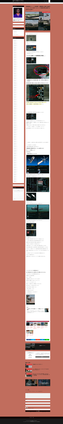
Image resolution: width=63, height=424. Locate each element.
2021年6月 (15, 115)
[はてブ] (42, 339)
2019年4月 (15, 160)
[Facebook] (28, 339)
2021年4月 (15, 118)
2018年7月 (15, 176)
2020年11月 (15, 127)
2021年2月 (15, 122)
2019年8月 (15, 153)
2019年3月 (15, 162)
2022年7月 (15, 92)
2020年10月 (15, 129)
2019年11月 (15, 148)
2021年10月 (15, 108)
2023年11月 (15, 64)
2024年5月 (15, 54)
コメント (26, 392)
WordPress (38, 421)
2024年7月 (15, 50)
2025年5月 (15, 40)
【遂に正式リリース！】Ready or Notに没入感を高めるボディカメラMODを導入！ (27, 327)
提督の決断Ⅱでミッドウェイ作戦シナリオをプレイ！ (46, 326)
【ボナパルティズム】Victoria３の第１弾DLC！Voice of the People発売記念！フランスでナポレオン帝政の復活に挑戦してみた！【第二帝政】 (41, 374)
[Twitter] (33, 339)
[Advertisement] (37, 135)
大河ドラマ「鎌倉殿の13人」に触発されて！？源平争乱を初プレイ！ (31, 335)
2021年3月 (15, 120)
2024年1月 (15, 61)
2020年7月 (15, 134)
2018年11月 (15, 169)
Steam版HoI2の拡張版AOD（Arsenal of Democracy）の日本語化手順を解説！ (35, 327)
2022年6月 (15, 94)
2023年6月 (15, 73)
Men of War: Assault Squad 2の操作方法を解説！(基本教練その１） (38, 327)
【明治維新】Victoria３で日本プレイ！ (37, 364)
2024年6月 (15, 52)
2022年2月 (15, 101)
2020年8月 (15, 132)
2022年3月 (15, 99)
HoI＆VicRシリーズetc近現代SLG (46, 12)
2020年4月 (15, 139)
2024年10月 (15, 45)
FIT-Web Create (32, 421)
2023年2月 (15, 80)
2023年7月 (15, 71)
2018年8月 (15, 174)
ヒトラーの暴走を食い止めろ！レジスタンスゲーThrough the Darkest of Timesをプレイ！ (40, 369)
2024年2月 (15, 59)
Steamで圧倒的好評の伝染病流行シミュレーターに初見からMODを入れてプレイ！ (42, 327)
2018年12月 (15, 167)
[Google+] (37, 339)
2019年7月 (15, 155)
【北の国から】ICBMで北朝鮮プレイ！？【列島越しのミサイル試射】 (35, 309)
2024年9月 (15, 47)
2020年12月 (15, 125)
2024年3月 (15, 57)
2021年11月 (15, 106)
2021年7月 (15, 113)
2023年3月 (15, 78)
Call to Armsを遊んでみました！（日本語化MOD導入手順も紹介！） (31, 327)
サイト (26, 404)
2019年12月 (15, 146)
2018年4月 (15, 181)
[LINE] (47, 339)
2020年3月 (15, 141)
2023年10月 (15, 66)
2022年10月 (15, 87)
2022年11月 (15, 85)
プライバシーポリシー (16, 34)
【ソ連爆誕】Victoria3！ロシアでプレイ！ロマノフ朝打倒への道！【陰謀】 (27, 335)
